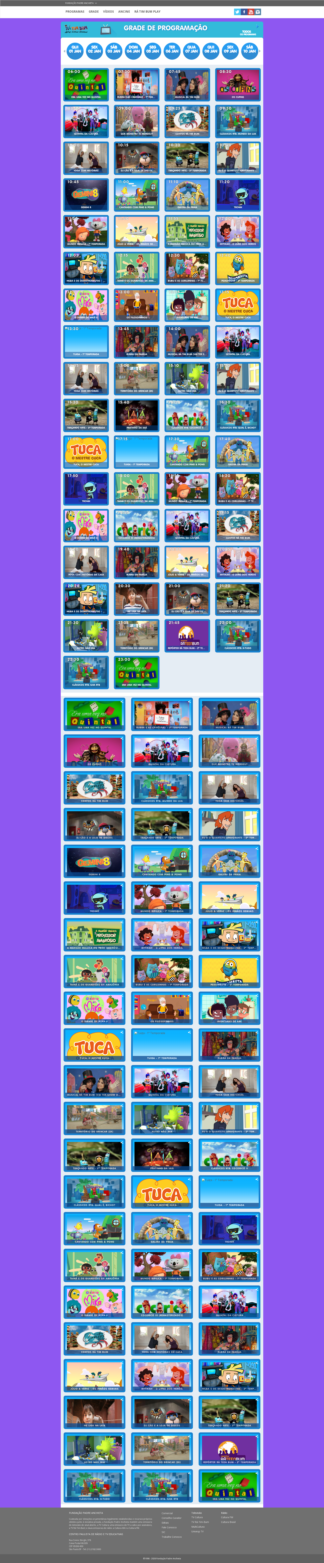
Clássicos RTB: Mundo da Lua (238, 134)
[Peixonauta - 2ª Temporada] (238, 268)
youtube (251, 12)
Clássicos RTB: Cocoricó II (187, 428)
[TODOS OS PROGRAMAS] (248, 27)
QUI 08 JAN (211, 49)
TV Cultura (197, 1517)
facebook (244, 12)
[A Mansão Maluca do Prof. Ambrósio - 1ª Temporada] (187, 232)
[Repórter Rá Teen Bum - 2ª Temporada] (187, 636)
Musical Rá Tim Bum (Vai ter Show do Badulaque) (188, 354)
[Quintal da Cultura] (86, 121)
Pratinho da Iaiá (137, 428)
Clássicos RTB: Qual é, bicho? (238, 428)
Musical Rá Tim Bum (187, 97)
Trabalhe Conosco (172, 1536)
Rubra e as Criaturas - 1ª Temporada (137, 97)
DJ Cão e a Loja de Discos (137, 171)
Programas (74, 11)
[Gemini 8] (86, 195)
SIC (163, 1532)
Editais (165, 1522)
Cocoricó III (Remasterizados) (136, 538)
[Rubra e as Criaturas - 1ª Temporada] (137, 85)
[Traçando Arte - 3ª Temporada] (187, 158)
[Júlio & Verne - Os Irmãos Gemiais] (137, 232)
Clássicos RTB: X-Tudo (238, 648)
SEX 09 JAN (230, 49)
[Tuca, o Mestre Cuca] (238, 305)
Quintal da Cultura (86, 134)
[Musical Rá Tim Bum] (187, 85)
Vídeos (108, 11)
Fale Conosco (169, 1527)
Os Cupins (238, 97)
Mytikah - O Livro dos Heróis (238, 244)
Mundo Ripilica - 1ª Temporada (86, 244)
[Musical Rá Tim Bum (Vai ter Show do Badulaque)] (187, 342)
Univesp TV (197, 1531)
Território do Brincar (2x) (136, 391)
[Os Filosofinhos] (137, 305)
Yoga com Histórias (86, 171)
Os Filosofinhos (137, 317)
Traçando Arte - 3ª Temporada (187, 171)
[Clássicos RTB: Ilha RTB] (86, 673)
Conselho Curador (171, 1518)
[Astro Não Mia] (187, 379)
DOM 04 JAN (133, 49)
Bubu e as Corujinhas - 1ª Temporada (188, 281)
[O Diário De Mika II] (86, 305)
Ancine (124, 11)
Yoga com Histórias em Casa (86, 575)
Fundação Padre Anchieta (79, 3)
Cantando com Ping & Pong (136, 207)
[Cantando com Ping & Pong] (137, 195)
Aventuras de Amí (187, 317)
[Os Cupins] (238, 85)
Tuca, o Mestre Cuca (238, 317)
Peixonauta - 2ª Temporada (238, 281)
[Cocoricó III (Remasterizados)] (137, 526)
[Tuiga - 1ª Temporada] (86, 342)
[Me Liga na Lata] (137, 599)
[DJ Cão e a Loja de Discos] (137, 158)
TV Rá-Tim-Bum (200, 1522)
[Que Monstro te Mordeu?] (137, 121)
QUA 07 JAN (191, 49)
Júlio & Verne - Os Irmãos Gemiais (137, 244)
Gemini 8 (86, 207)
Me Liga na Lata (136, 611)
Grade (94, 11)
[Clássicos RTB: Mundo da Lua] (238, 121)
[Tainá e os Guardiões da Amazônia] (137, 268)
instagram (257, 12)
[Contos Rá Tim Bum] (187, 121)
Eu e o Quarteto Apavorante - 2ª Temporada (239, 171)
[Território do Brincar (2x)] (137, 379)
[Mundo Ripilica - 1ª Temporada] (86, 232)
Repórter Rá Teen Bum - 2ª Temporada (188, 648)
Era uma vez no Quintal (86, 97)
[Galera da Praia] (187, 195)
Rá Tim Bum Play (147, 11)
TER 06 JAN (172, 49)
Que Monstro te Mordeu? (137, 134)
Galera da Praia (187, 207)
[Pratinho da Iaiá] (137, 415)
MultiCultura (198, 1526)
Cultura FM (227, 1517)
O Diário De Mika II (86, 317)
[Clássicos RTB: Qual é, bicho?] (238, 415)
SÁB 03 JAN (113, 49)
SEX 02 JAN (94, 49)
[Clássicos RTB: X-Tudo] (238, 636)
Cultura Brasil (228, 1522)
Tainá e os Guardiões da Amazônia (137, 281)
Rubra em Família (136, 354)
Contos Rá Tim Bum (187, 134)
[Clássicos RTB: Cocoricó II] (187, 415)
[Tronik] (238, 195)
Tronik (238, 207)
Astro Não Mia (187, 391)
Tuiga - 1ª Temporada (86, 354)
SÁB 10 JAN (250, 49)
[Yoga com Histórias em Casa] (86, 562)
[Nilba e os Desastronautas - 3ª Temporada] (86, 268)
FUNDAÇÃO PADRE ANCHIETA (86, 1512)
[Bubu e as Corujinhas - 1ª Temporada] (187, 268)
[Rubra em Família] (137, 342)
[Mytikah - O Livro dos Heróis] (238, 232)
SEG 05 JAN (152, 49)
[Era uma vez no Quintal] (86, 85)
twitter (237, 12)
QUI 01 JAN (75, 49)
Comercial (167, 1513)
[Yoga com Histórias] (86, 158)
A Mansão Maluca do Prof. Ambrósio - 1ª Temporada (188, 244)
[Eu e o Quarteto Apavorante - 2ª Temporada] (238, 158)
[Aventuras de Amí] (187, 305)
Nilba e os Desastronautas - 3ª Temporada (87, 281)
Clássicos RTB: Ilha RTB (86, 685)
